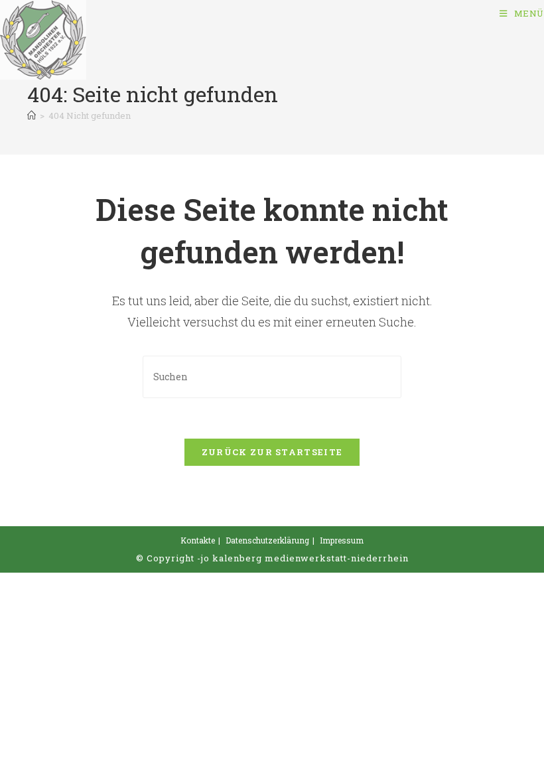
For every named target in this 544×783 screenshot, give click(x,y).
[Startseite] (31, 115)
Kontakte (197, 540)
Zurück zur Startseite (272, 452)
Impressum (342, 540)
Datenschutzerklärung (267, 540)
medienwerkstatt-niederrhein (337, 558)
